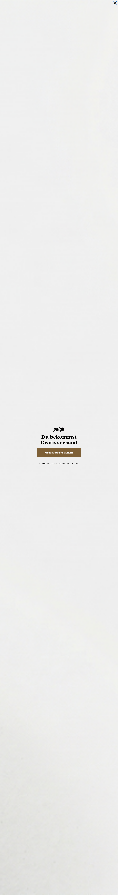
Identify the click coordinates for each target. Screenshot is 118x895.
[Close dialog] (115, 3)
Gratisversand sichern (59, 452)
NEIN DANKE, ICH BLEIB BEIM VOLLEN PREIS (59, 464)
